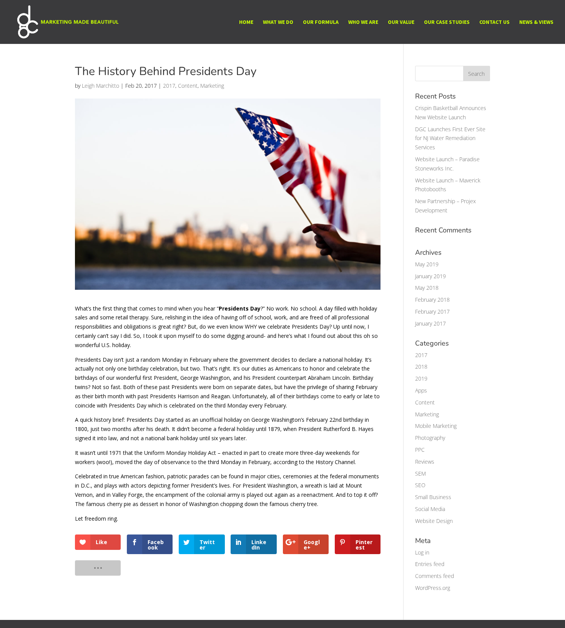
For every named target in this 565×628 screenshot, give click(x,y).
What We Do (278, 22)
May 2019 (427, 264)
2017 (169, 85)
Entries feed (429, 564)
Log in (422, 552)
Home (246, 22)
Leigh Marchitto (100, 85)
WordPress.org (432, 587)
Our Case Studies (447, 22)
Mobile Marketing (436, 425)
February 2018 (432, 299)
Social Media (430, 509)
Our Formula (321, 22)
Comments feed (434, 576)
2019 (421, 378)
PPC (420, 449)
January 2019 (430, 276)
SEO (420, 485)
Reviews (424, 461)
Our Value (401, 22)
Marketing (212, 85)
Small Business (433, 497)
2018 (421, 366)
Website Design (434, 520)
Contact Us (494, 22)
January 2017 (430, 323)
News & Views (536, 22)
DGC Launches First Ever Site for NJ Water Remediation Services (450, 138)
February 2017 (432, 311)
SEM (420, 473)
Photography (430, 437)
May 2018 (427, 287)
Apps (421, 390)
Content (188, 85)
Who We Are (363, 22)
